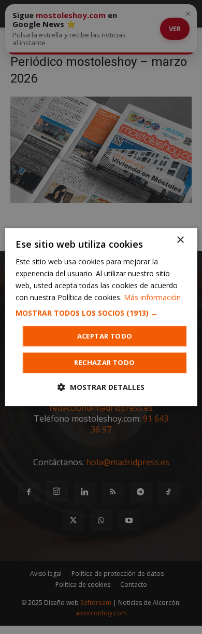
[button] (101, 313)
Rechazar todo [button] (104, 362)
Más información (152, 297)
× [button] (180, 240)
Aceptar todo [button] (105, 336)
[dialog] (101, 317)
